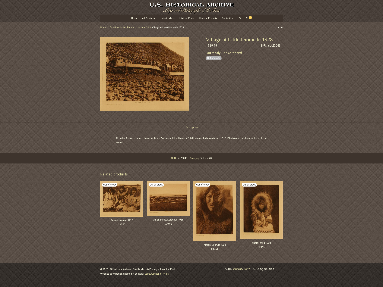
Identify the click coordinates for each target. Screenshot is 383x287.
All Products (148, 18)
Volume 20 (143, 27)
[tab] (191, 127)
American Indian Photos (122, 27)
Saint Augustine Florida (157, 273)
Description (192, 127)
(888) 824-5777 (241, 269)
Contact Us (227, 18)
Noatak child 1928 (261, 242)
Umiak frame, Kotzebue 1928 (168, 219)
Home (134, 18)
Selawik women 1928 (122, 220)
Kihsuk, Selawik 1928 (215, 244)
